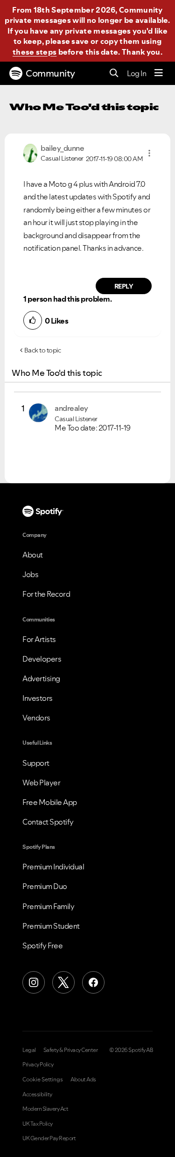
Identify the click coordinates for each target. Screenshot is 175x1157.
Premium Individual (53, 866)
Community (50, 73)
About (32, 555)
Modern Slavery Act (45, 1109)
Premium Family (48, 906)
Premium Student (51, 926)
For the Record (46, 594)
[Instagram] (33, 982)
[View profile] (30, 152)
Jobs (30, 574)
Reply (123, 286)
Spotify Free (42, 945)
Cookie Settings (42, 1079)
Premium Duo (44, 886)
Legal (29, 1050)
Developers (41, 659)
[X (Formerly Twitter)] (63, 982)
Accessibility (37, 1094)
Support (35, 763)
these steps (34, 52)
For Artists (39, 639)
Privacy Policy (37, 1064)
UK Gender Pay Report (49, 1138)
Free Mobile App (49, 802)
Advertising (41, 678)
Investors (37, 698)
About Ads (83, 1079)
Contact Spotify (48, 822)
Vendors (36, 718)
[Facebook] (93, 982)
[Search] (114, 73)
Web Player (41, 782)
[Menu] (159, 73)
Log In (136, 73)
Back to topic (42, 350)
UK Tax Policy (37, 1124)
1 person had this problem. (67, 299)
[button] (149, 153)
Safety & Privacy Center (70, 1050)
